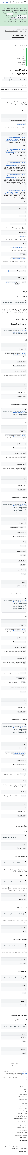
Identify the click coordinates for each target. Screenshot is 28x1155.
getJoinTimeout (11, 282)
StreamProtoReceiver (14, 137)
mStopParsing (21, 124)
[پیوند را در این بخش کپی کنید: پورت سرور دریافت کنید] (11, 908)
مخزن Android (23, 1086)
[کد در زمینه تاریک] (26, 301)
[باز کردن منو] (24, 2)
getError (22, 236)
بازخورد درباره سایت (14, 1148)
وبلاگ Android (23, 1111)
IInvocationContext (11, 140)
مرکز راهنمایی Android (22, 1127)
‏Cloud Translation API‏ (11, 31)
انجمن (17, 1146)
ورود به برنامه (5, 2)
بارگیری (25, 1091)
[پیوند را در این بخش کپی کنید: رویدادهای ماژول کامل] (12, 857)
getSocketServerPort (19, 247)
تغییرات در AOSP (11, 21)
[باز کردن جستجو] (13, 2)
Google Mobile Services (21, 1135)
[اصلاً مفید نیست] (15, 45)
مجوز (6, 1146)
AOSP (25, 42)
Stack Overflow (23, 1137)
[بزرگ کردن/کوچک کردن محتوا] (19, 49)
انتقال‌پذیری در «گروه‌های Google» (19, 1121)
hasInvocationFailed (19, 258)
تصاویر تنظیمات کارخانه (22, 1096)
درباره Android (23, 1146)
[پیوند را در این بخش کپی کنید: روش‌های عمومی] (13, 826)
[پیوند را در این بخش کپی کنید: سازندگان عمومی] (12, 319)
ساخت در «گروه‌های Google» (20, 1118)
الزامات (25, 1089)
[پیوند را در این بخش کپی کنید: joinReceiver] (15, 972)
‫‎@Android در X (23, 1106)
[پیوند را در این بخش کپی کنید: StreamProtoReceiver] (9, 324)
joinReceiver (12, 271)
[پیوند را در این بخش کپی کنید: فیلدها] (20, 292)
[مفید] (18, 45)
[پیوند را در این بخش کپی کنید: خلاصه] (19, 111)
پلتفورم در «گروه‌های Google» (20, 1116)
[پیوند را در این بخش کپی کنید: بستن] (21, 831)
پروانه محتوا (24, 1073)
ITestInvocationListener (16, 138)
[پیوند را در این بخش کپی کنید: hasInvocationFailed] (10, 940)
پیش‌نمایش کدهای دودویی (21, 1094)
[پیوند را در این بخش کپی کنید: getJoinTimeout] (13, 1020)
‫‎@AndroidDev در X (22, 1108)
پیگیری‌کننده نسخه (23, 1140)
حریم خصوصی (23, 1148)
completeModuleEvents (18, 224)
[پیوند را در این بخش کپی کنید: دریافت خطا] (18, 876)
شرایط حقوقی (11, 1146)
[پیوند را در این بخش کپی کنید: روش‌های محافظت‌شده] (8, 1015)
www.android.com (22, 1132)
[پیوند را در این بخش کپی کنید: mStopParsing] (14, 296)
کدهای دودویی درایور (22, 1099)
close (23, 216)
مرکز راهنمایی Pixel (23, 1130)
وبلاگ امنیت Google (22, 1113)
